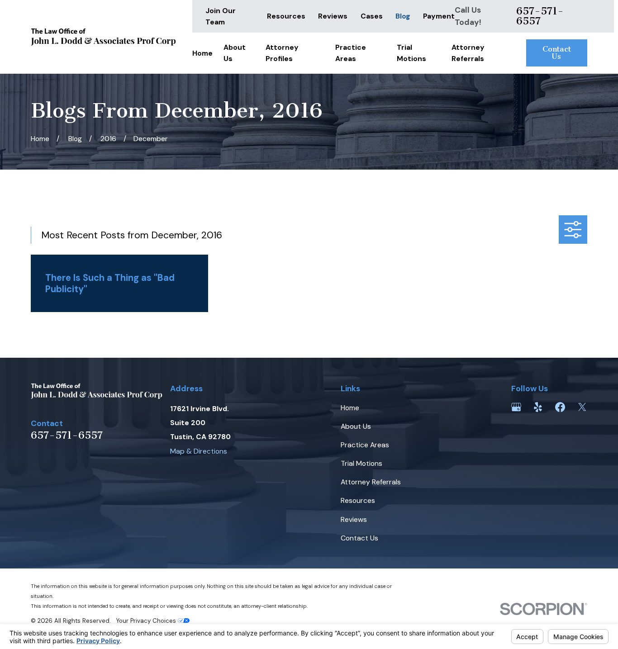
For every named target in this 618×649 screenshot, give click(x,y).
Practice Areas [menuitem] (350, 53)
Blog (402, 16)
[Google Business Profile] (516, 407)
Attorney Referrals (371, 482)
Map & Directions (198, 451)
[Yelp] (538, 407)
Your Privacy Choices (147, 621)
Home (350, 407)
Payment (439, 16)
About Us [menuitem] (234, 53)
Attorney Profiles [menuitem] (282, 53)
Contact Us (556, 52)
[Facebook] (560, 407)
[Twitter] (582, 407)
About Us (356, 426)
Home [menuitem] (202, 53)
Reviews (332, 16)
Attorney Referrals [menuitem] (468, 53)
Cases (372, 16)
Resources (286, 16)
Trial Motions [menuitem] (411, 53)
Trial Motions (361, 463)
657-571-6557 (540, 16)
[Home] (103, 37)
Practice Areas (365, 445)
